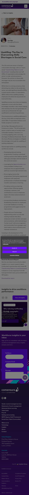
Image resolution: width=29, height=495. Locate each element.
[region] (14, 247)
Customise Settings (14, 255)
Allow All (14, 251)
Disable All (14, 248)
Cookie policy (5, 244)
